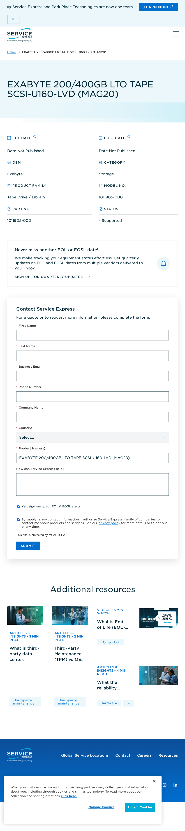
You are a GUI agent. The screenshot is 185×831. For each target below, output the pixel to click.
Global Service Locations (85, 755)
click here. (69, 796)
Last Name (25, 346)
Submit (28, 546)
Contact (122, 755)
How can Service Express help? (40, 469)
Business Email (29, 366)
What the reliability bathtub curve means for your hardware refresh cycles (112, 685)
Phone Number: (29, 387)
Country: (24, 428)
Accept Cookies (139, 807)
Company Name (29, 407)
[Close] (154, 781)
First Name (26, 325)
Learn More (157, 7)
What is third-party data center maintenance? (24, 654)
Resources (168, 755)
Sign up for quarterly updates (49, 276)
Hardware (109, 703)
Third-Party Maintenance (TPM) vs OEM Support (69, 654)
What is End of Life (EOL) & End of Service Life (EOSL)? (111, 624)
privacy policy (109, 523)
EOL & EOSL (111, 642)
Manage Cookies (101, 807)
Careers (144, 755)
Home (11, 52)
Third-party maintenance (24, 701)
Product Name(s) (30, 448)
